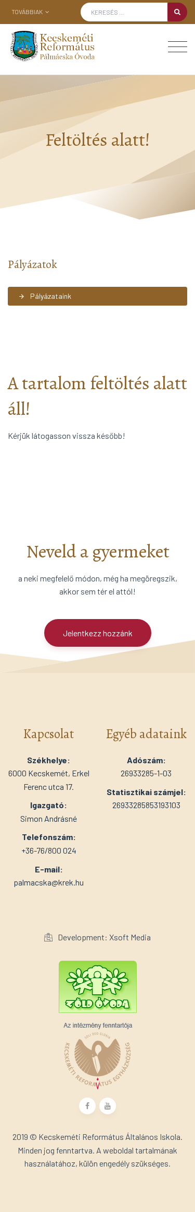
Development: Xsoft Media (103, 937)
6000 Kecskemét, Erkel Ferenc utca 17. (48, 773)
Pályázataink (44, 296)
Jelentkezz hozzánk (98, 633)
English (39, 26)
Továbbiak (27, 11)
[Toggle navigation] (177, 46)
